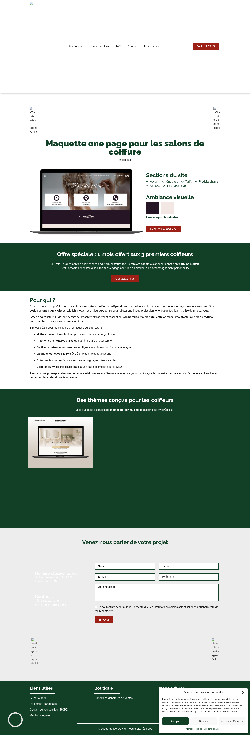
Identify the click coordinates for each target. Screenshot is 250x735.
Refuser (203, 721)
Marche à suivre (99, 46)
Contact (132, 46)
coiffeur (126, 159)
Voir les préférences (232, 721)
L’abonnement (74, 46)
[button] (243, 692)
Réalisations (151, 46)
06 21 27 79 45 (50, 600)
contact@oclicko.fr (55, 604)
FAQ (118, 46)
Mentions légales (194, 729)
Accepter (175, 721)
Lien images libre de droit (162, 217)
